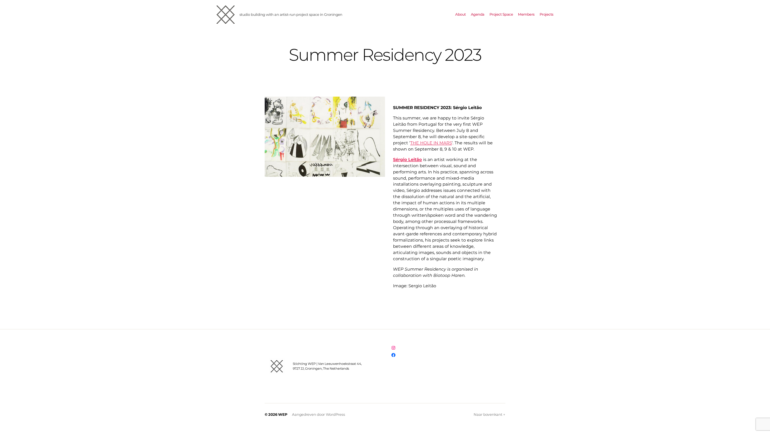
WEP (282, 414)
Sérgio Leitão (407, 159)
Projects (546, 14)
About (460, 14)
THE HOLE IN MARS (431, 142)
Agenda (477, 14)
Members (526, 14)
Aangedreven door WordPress (318, 414)
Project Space (501, 14)
